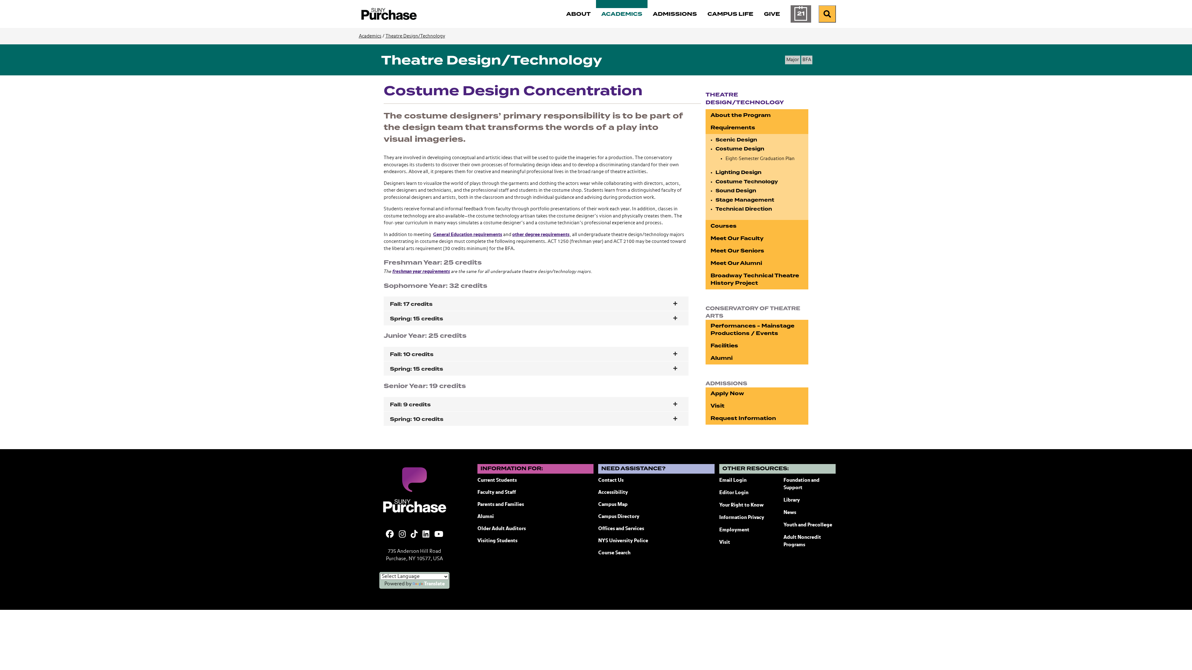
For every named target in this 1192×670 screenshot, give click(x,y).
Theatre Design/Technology (415, 36)
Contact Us (611, 480)
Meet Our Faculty (737, 238)
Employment (734, 530)
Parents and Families (500, 504)
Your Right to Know (741, 505)
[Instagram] (402, 535)
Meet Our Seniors (737, 251)
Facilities (724, 346)
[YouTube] (438, 535)
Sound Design (736, 190)
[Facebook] (390, 535)
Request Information (743, 418)
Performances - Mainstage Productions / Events (752, 329)
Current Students (497, 480)
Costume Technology (747, 181)
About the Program (741, 115)
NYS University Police (623, 540)
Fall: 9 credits (410, 405)
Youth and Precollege (807, 525)
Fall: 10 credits (412, 354)
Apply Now (727, 393)
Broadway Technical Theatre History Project (755, 279)
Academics (370, 36)
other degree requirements (541, 234)
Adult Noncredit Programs (802, 541)
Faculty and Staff (496, 492)
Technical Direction (744, 209)
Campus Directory (618, 516)
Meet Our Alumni (736, 263)
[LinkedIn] (426, 535)
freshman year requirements (421, 271)
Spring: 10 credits (417, 419)
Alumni (722, 358)
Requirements (733, 128)
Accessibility (613, 492)
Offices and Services (621, 528)
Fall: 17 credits (411, 304)
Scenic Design (736, 139)
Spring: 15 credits (416, 319)
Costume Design (740, 148)
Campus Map (613, 504)
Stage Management (745, 200)
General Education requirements (467, 234)
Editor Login (733, 492)
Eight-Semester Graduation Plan (760, 158)
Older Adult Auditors (501, 528)
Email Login (733, 480)
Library (791, 500)
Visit (718, 406)
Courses (724, 226)
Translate (434, 584)
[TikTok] (414, 535)
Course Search (614, 553)
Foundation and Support (801, 484)
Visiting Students (497, 540)
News (789, 512)
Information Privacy (741, 517)
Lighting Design (738, 172)
